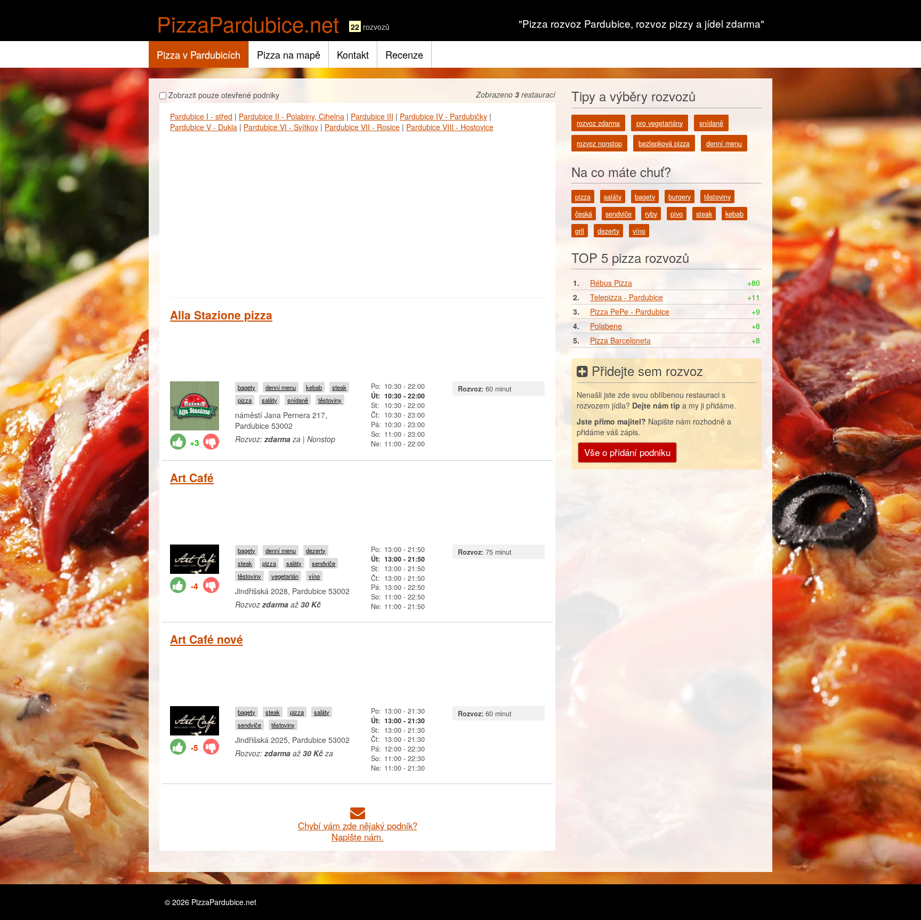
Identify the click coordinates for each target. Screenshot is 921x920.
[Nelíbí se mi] (211, 442)
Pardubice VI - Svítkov (281, 127)
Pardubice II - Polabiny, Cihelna (291, 116)
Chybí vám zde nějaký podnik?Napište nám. (357, 831)
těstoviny (330, 400)
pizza (245, 400)
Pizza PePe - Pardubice (629, 311)
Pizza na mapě (288, 54)
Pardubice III (372, 116)
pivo (676, 214)
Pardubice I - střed (201, 116)
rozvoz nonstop (599, 143)
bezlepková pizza (664, 143)
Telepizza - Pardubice (626, 297)
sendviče (323, 563)
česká (583, 214)
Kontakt (353, 54)
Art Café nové (206, 639)
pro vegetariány (659, 123)
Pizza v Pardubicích (198, 54)
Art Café (192, 477)
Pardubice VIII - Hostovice (450, 127)
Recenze (404, 54)
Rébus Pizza (611, 282)
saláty (269, 400)
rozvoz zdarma (598, 123)
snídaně (297, 400)
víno (314, 576)
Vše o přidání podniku (627, 452)
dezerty (316, 550)
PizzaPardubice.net (248, 23)
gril (579, 231)
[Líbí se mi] (178, 442)
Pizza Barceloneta (620, 340)
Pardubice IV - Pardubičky (443, 116)
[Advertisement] (357, 212)
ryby (651, 214)
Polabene (606, 326)
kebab (314, 387)
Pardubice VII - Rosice (362, 127)
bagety (246, 387)
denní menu (280, 387)
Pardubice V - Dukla (203, 127)
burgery (679, 197)
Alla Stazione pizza (221, 315)
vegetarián (284, 576)
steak (339, 387)
